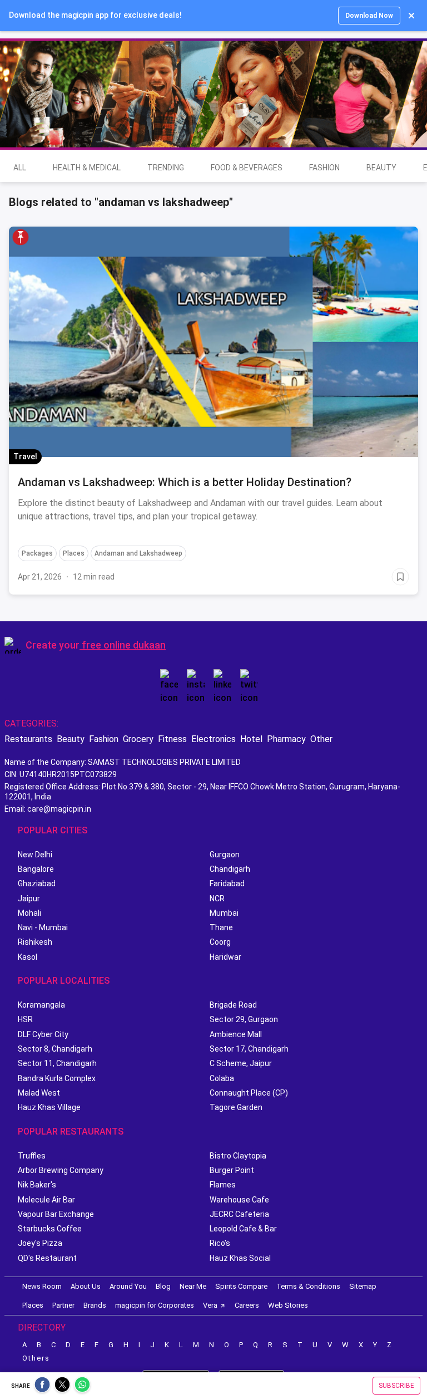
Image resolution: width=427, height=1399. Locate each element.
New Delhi (35, 854)
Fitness (172, 739)
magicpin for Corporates (154, 1305)
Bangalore (36, 869)
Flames (223, 1184)
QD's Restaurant (47, 1258)
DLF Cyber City (43, 1034)
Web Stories (288, 1305)
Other (321, 739)
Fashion (324, 167)
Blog (163, 1286)
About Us (86, 1286)
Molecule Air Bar (46, 1199)
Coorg (220, 941)
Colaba (222, 1078)
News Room (42, 1286)
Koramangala (41, 1004)
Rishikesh (35, 941)
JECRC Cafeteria (239, 1214)
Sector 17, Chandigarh (249, 1048)
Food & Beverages (246, 167)
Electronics (213, 739)
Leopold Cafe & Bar (243, 1228)
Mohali (29, 913)
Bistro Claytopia (238, 1155)
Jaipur (29, 898)
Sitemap (362, 1286)
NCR (217, 898)
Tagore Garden (236, 1107)
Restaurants (28, 739)
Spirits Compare (241, 1286)
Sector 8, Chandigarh (55, 1048)
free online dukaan (124, 645)
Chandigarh (230, 869)
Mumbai (224, 913)
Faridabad (227, 883)
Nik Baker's (37, 1184)
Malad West (39, 1092)
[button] (20, 237)
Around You (128, 1286)
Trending (165, 167)
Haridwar (225, 957)
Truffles (32, 1155)
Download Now (369, 15)
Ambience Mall (236, 1034)
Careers (247, 1305)
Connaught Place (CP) (249, 1092)
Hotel (251, 739)
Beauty (381, 167)
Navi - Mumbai (43, 927)
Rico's (220, 1243)
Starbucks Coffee (50, 1228)
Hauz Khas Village (49, 1107)
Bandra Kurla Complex (57, 1078)
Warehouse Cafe (239, 1199)
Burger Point (232, 1170)
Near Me (193, 1286)
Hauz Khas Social (240, 1258)
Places (32, 1305)
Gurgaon (225, 854)
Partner (63, 1305)
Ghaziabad (37, 883)
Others (36, 1358)
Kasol (27, 957)
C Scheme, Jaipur (241, 1063)
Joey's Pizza (40, 1243)
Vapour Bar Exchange (56, 1214)
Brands (94, 1305)
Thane (221, 927)
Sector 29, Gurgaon (244, 1019)
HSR (25, 1019)
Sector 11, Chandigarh (57, 1063)
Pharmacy (286, 739)
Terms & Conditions (308, 1286)
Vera (210, 1305)
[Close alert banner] (411, 15)
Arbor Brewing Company (60, 1170)
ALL (19, 167)
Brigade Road (233, 1004)
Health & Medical (87, 167)
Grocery (138, 739)
